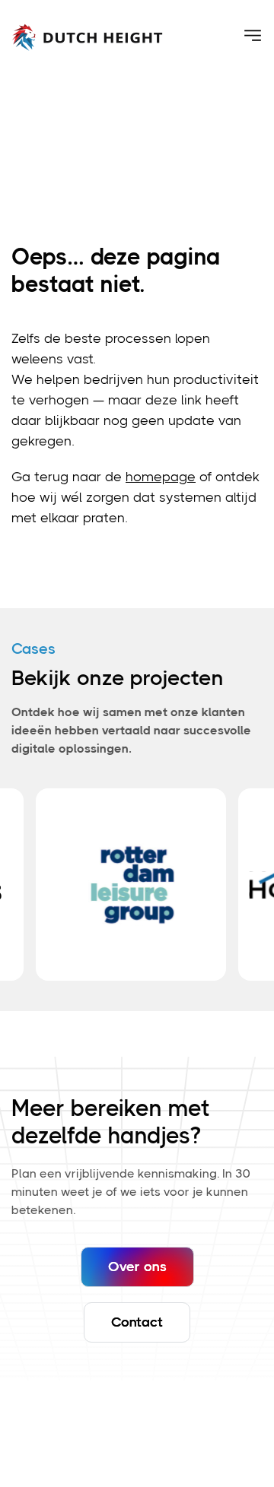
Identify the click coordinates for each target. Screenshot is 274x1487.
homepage (161, 476)
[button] (253, 36)
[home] (87, 36)
